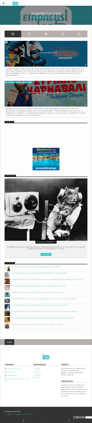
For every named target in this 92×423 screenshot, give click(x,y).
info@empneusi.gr (12, 375)
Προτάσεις (18, 82)
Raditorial (9, 414)
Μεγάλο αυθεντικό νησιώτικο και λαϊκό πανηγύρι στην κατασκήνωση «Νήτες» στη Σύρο (38, 292)
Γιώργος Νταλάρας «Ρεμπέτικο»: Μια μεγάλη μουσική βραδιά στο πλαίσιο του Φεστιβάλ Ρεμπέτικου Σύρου (43, 318)
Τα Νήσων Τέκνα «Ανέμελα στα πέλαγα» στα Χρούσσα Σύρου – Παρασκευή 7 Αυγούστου (37, 324)
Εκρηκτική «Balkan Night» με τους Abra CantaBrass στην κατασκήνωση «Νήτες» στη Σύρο (38, 286)
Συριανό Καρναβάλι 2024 (46, 52)
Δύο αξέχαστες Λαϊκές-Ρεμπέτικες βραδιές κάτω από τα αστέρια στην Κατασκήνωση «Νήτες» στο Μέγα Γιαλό (45, 311)
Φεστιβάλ (25, 82)
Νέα (6, 42)
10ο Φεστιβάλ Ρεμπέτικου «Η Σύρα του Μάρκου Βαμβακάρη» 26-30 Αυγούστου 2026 (36, 266)
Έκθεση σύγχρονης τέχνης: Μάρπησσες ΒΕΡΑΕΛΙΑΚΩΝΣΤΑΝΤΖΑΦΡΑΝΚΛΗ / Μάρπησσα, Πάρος (39, 273)
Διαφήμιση (18, 414)
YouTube (37, 377)
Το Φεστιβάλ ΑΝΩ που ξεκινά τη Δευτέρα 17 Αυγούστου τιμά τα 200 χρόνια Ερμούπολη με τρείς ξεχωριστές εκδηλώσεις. (47, 279)
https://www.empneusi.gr (14, 369)
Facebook (37, 368)
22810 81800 (11, 372)
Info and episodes (46, 254)
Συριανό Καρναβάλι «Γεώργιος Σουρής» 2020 (46, 92)
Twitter (36, 373)
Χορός (30, 82)
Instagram (38, 370)
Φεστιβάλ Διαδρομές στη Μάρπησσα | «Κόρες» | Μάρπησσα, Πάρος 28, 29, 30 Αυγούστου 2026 (40, 305)
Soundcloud (38, 375)
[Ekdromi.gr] (46, 159)
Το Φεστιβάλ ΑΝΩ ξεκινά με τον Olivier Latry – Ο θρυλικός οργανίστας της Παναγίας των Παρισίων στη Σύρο (44, 298)
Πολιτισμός (11, 82)
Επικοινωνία (28, 414)
